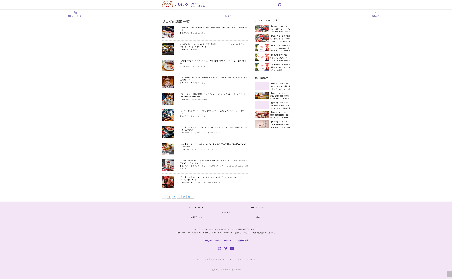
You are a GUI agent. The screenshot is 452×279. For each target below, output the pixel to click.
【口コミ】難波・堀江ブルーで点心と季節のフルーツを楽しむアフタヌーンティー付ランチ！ (213, 111)
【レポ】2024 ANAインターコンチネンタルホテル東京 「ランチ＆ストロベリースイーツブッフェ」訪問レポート (213, 178)
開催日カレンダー (75, 16)
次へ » (190, 197)
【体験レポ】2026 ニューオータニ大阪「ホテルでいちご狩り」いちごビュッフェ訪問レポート (213, 28)
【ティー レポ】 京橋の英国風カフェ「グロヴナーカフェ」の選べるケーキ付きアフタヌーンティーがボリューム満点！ (213, 95)
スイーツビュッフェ (213, 132)
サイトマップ (251, 259)
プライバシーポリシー (237, 259)
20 (184, 197)
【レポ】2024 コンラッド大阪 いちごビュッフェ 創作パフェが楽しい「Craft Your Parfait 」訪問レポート (213, 145)
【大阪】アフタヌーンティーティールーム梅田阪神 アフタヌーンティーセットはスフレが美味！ (213, 62)
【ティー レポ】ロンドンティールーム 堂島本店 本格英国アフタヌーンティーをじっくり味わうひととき (213, 78)
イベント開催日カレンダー (196, 217)
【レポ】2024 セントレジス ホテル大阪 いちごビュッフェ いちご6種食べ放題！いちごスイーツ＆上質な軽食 (214, 128)
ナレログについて (202, 259)
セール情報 (226, 16)
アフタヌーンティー (200, 66)
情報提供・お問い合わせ (219, 259)
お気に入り (376, 16)
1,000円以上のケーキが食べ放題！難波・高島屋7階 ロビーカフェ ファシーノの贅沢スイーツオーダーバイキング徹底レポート (213, 45)
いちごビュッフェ (199, 33)
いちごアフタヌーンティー (217, 166)
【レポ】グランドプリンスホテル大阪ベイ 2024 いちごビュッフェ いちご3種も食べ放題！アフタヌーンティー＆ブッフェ (213, 161)
